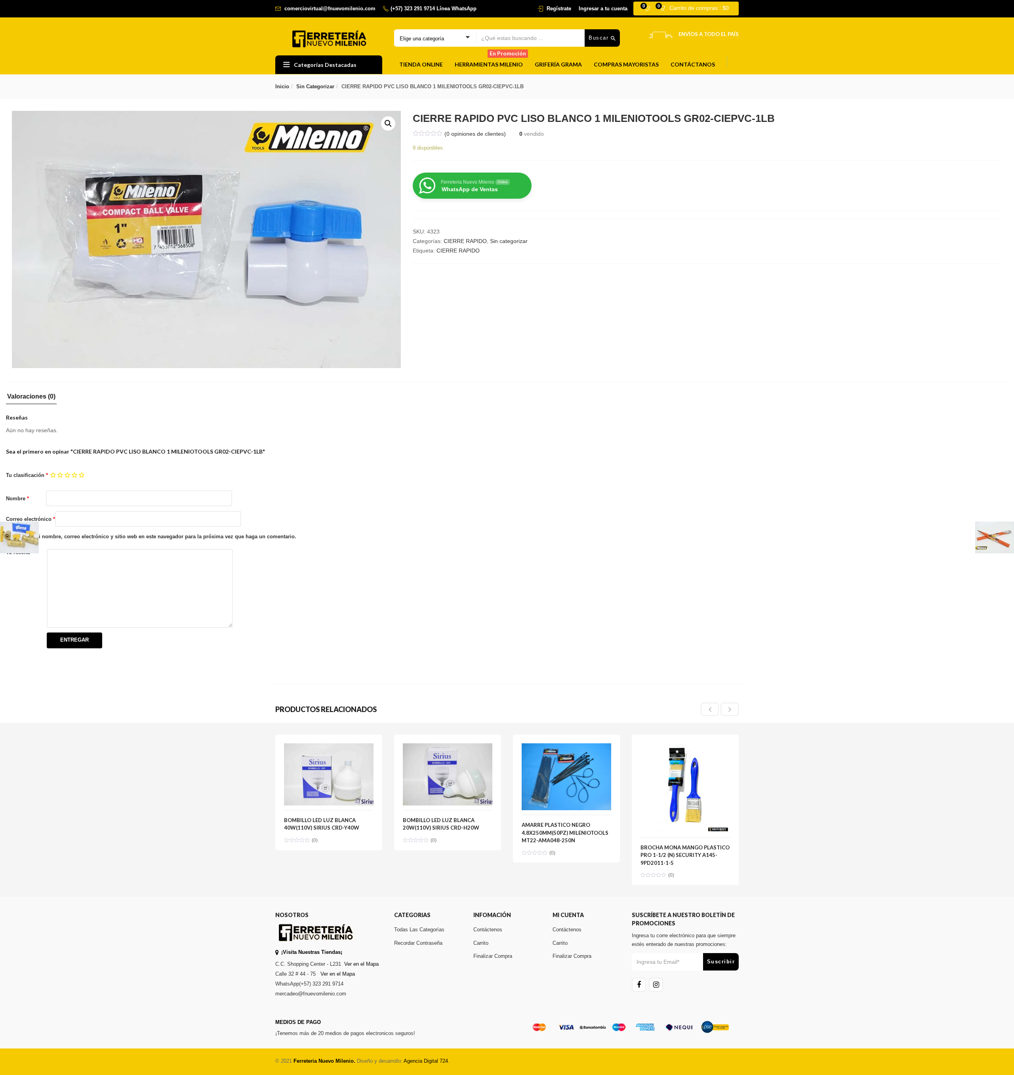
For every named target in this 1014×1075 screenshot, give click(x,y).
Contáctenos (487, 930)
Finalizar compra (492, 956)
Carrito (480, 943)
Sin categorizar (315, 86)
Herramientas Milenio (490, 61)
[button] (697, 9)
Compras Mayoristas (626, 64)
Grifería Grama (558, 64)
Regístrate (559, 8)
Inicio (282, 86)
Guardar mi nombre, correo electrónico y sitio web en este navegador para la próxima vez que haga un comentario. (154, 536)
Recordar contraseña (418, 943)
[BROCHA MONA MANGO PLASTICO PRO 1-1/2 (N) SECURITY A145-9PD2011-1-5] (685, 748)
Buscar (600, 38)
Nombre (17, 498)
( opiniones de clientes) (475, 134)
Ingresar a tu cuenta (603, 8)
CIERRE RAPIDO (465, 241)
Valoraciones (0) (31, 396)
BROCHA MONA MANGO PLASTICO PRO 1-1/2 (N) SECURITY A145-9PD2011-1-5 (685, 855)
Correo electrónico (30, 519)
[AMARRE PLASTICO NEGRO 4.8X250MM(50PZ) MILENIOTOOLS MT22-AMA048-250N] (566, 748)
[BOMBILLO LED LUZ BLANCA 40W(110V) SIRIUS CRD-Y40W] (329, 748)
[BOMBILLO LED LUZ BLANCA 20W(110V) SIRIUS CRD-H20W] (447, 748)
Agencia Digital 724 (426, 1061)
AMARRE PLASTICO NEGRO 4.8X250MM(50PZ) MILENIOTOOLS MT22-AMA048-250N (565, 832)
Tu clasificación (27, 475)
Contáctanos (693, 64)
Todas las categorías (419, 930)
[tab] (31, 398)
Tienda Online (421, 64)
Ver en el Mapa (361, 964)
